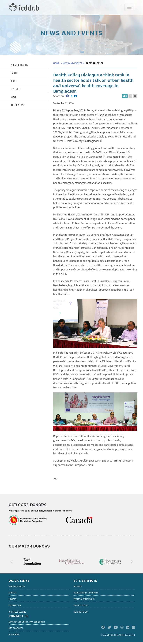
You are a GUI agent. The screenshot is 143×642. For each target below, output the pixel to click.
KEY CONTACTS (16, 628)
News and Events (72, 63)
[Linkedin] (128, 627)
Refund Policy (81, 611)
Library (12, 599)
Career (12, 592)
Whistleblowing (17, 611)
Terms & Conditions (84, 599)
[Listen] (125, 96)
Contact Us (15, 605)
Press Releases (94, 63)
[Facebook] (103, 627)
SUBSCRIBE (14, 634)
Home (56, 63)
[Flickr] (133, 627)
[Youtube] (115, 627)
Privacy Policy (81, 605)
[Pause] (130, 96)
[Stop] (135, 96)
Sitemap (78, 586)
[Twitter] (109, 627)
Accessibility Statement (86, 592)
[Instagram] (122, 627)
